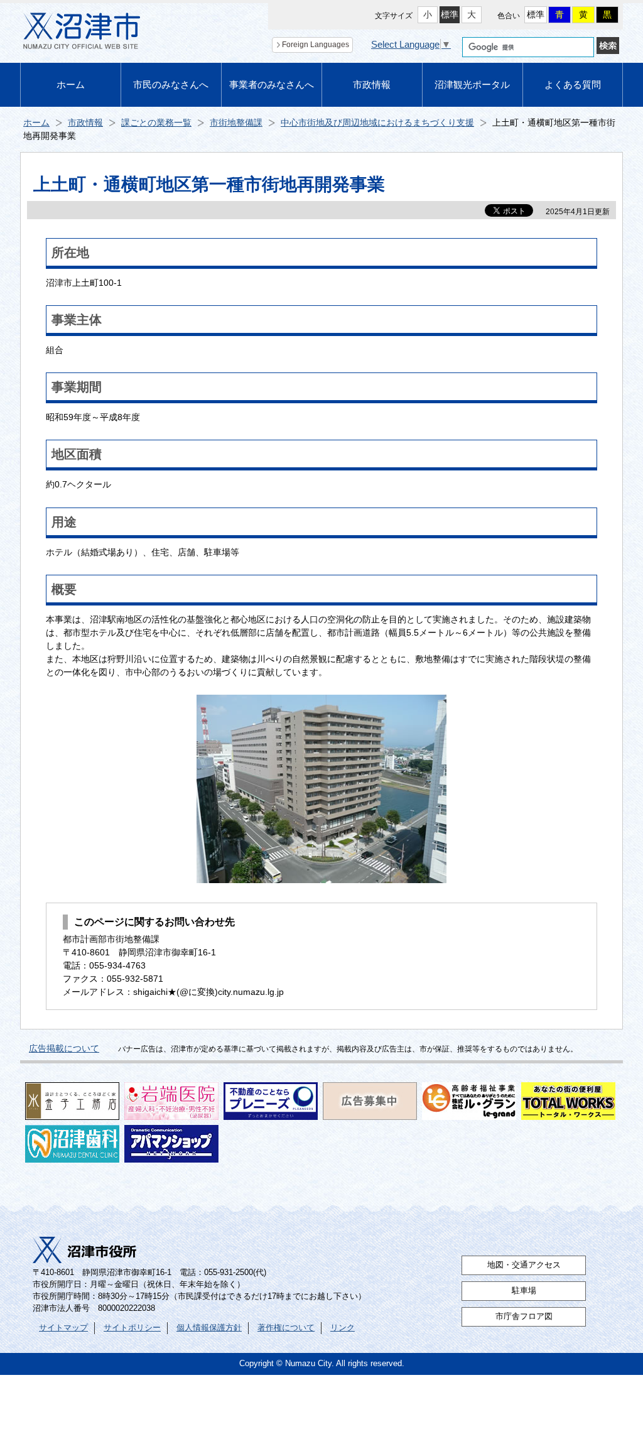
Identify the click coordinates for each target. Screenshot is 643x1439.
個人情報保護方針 (209, 1327)
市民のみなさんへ (170, 84)
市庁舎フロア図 (524, 1316)
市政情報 (372, 84)
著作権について (286, 1327)
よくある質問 (572, 84)
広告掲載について (64, 1048)
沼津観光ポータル (472, 84)
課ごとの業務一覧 (156, 122)
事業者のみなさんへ (271, 84)
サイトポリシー (132, 1327)
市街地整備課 (236, 122)
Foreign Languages (315, 44)
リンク (342, 1327)
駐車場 (524, 1290)
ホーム (71, 84)
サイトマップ (63, 1327)
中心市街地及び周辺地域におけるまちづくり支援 (377, 122)
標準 (449, 14)
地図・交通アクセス (524, 1265)
